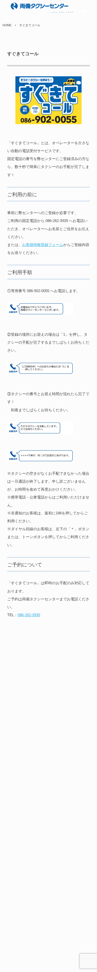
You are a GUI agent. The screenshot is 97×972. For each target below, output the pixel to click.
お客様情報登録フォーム (42, 245)
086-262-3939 (29, 615)
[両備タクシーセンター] (29, 6)
